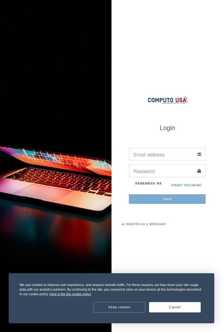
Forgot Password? (186, 185)
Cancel (175, 307)
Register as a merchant (145, 224)
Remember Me (148, 183)
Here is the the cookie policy (70, 294)
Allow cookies (119, 307)
